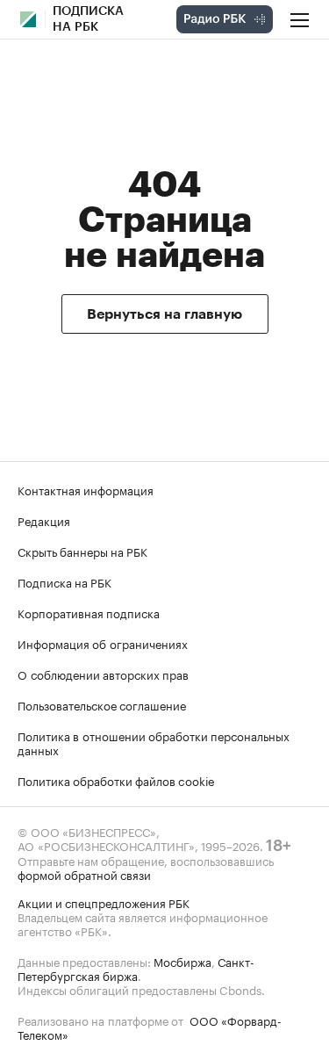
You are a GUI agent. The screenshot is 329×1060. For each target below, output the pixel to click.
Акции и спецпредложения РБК (104, 902)
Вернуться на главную (164, 314)
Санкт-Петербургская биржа (136, 968)
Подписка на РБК (64, 581)
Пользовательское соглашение (102, 704)
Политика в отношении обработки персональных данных (154, 742)
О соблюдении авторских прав (103, 673)
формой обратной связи (84, 874)
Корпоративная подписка (89, 612)
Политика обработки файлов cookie (116, 780)
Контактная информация (86, 489)
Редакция (44, 520)
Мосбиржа (182, 961)
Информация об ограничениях (103, 643)
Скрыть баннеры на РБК (82, 550)
